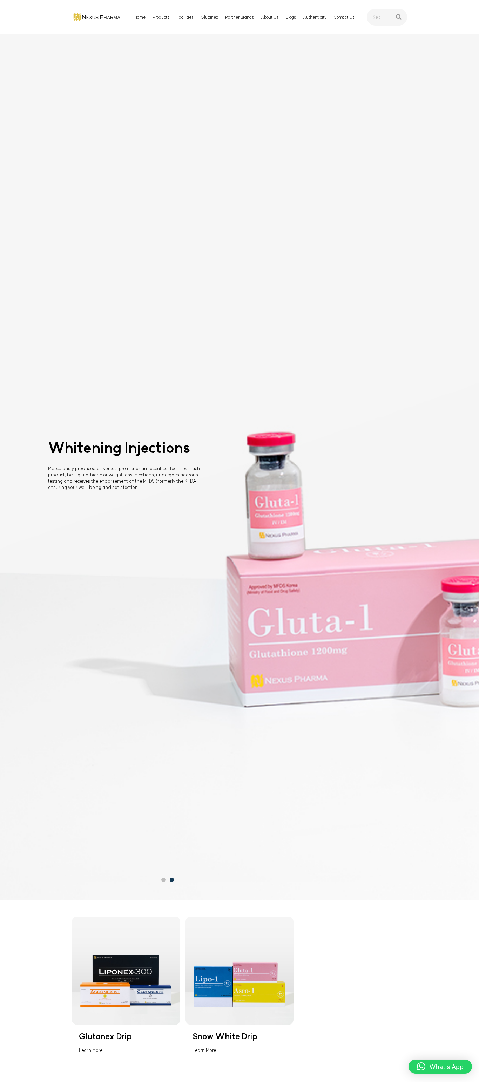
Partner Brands (239, 17)
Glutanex (209, 17)
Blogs (291, 17)
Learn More (90, 1050)
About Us (270, 17)
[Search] (398, 17)
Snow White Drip (225, 1036)
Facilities (185, 17)
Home (140, 17)
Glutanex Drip (105, 1036)
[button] (163, 880)
